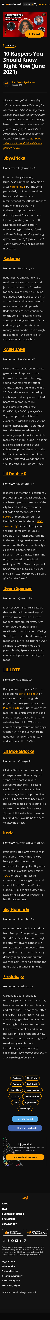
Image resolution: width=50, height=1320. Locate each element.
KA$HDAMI (14, 349)
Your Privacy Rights (11, 1285)
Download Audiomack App (25, 1157)
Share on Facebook (27, 1128)
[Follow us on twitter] (4, 1240)
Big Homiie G (16, 909)
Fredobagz (13, 976)
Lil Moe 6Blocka (18, 751)
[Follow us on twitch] (25, 1240)
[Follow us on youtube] (17, 1240)
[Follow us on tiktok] (21, 1240)
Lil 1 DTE (11, 670)
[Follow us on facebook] (8, 1240)
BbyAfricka (14, 158)
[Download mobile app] (13, 1232)
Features (9, 45)
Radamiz (11, 258)
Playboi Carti (11, 708)
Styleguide (8, 1219)
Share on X (27, 1118)
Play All (36, 33)
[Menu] (3, 4)
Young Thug (17, 186)
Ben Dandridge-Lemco (23, 82)
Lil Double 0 (14, 474)
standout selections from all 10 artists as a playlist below (22, 143)
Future (7, 516)
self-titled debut (28, 694)
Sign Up (42, 4)
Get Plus (28, 4)
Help (4, 1208)
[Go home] (14, 4)
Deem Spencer (17, 588)
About (6, 1203)
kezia (8, 833)
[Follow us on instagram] (12, 1240)
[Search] (35, 4)
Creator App (9, 1224)
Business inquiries (13, 1214)
